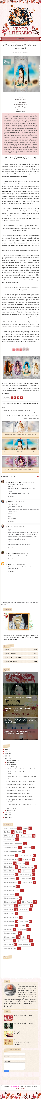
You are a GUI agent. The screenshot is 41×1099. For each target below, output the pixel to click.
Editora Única (24, 921)
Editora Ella (21, 863)
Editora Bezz (27, 859)
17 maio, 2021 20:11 (20, 564)
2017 (7, 812)
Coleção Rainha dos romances (13, 844)
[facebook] (4, 1006)
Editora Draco (8, 863)
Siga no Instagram (10, 661)
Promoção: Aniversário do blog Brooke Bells (19, 698)
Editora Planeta (8, 910)
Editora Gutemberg (25, 875)
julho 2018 (10, 764)
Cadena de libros (26, 836)
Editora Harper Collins (10, 883)
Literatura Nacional (10, 937)
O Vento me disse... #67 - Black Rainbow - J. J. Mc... (21, 805)
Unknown (11, 564)
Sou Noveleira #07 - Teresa (15, 686)
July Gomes (12, 553)
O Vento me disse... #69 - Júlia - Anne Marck (20, 787)
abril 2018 (10, 810)
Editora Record (23, 910)
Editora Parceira (24, 906)
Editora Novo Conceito (11, 898)
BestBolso (7, 832)
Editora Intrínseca (9, 886)
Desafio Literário (9, 855)
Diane (10, 527)
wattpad (6, 393)
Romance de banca (24, 945)
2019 (7, 756)
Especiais (22, 925)
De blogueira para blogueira (12, 851)
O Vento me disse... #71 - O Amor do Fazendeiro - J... (22, 777)
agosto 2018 (11, 762)
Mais (30, 1003)
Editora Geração (9, 875)
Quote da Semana (23, 941)
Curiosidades (27, 848)
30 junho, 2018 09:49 (28, 482)
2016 (7, 815)
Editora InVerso (27, 883)
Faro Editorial (8, 929)
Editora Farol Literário (26, 867)
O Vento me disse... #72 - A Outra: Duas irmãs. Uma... (21, 773)
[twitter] (8, 1006)
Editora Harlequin (26, 879)
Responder (11, 496)
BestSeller (19, 832)
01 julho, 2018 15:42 (18, 502)
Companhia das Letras (10, 848)
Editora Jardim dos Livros (12, 890)
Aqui (22, 110)
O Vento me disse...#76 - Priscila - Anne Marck (20, 434)
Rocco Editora (8, 945)
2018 (7, 758)
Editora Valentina (9, 921)
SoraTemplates (14, 1087)
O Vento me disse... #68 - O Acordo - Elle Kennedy (19, 800)
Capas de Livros (9, 840)
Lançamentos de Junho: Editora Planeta (19, 796)
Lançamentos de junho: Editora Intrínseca (19, 784)
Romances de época (10, 949)
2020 (7, 754)
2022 (7, 751)
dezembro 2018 (12, 760)
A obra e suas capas (10, 828)
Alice (20, 174)
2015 (7, 817)
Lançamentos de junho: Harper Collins (18, 793)
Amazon (25, 828)
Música (24, 937)
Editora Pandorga (27, 902)
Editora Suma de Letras (11, 917)
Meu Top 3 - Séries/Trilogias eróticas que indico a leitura (20, 721)
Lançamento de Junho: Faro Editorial (18, 790)
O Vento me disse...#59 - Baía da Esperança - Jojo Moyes (17, 732)
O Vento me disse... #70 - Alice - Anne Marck (20, 469)
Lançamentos (22, 929)
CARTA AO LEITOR (9, 836)
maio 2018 (10, 808)
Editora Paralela (9, 906)
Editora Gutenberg (9, 879)
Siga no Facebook (10, 653)
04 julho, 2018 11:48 (22, 553)
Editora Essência (9, 867)
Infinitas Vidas (12, 518)
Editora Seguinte (9, 914)
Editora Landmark (9, 894)
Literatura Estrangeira (10, 933)
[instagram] (11, 1006)
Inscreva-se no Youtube (12, 657)
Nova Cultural (8, 941)
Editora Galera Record (10, 871)
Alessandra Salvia (14, 482)
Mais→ (16, 639)
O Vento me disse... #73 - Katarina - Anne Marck (20, 452)
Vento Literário (20, 1089)
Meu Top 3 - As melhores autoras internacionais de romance (18, 709)
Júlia (15, 174)
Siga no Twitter (9, 649)
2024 (7, 749)
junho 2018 (10, 767)
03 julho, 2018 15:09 (18, 526)
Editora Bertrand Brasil (11, 859)
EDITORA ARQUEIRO (26, 855)
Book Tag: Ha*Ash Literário (15, 674)
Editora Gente (27, 871)
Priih (10, 502)
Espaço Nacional (9, 925)
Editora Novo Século (10, 902)
